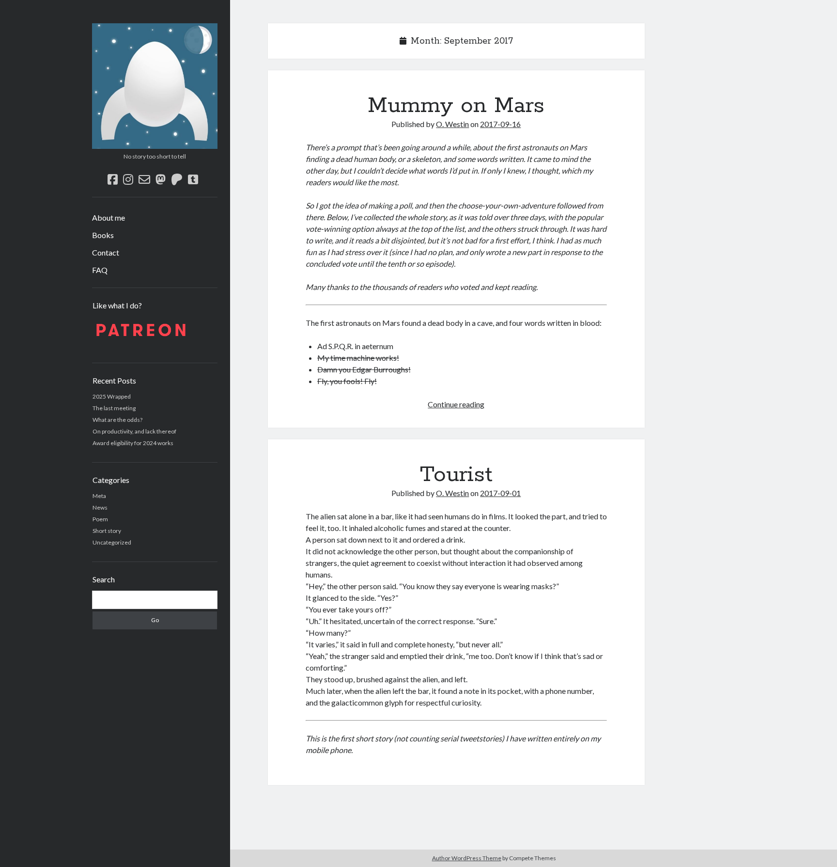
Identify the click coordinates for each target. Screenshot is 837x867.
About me (108, 217)
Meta (99, 495)
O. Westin (452, 123)
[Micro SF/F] (154, 145)
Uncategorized (112, 542)
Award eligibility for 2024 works (133, 443)
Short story (107, 530)
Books (103, 235)
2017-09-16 (500, 123)
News (100, 507)
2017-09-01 (500, 493)
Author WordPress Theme (466, 858)
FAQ (100, 269)
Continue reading (456, 404)
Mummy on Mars (456, 106)
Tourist (456, 475)
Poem (100, 519)
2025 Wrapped (112, 396)
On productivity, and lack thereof (134, 431)
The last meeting (114, 408)
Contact (105, 252)
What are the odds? (117, 419)
